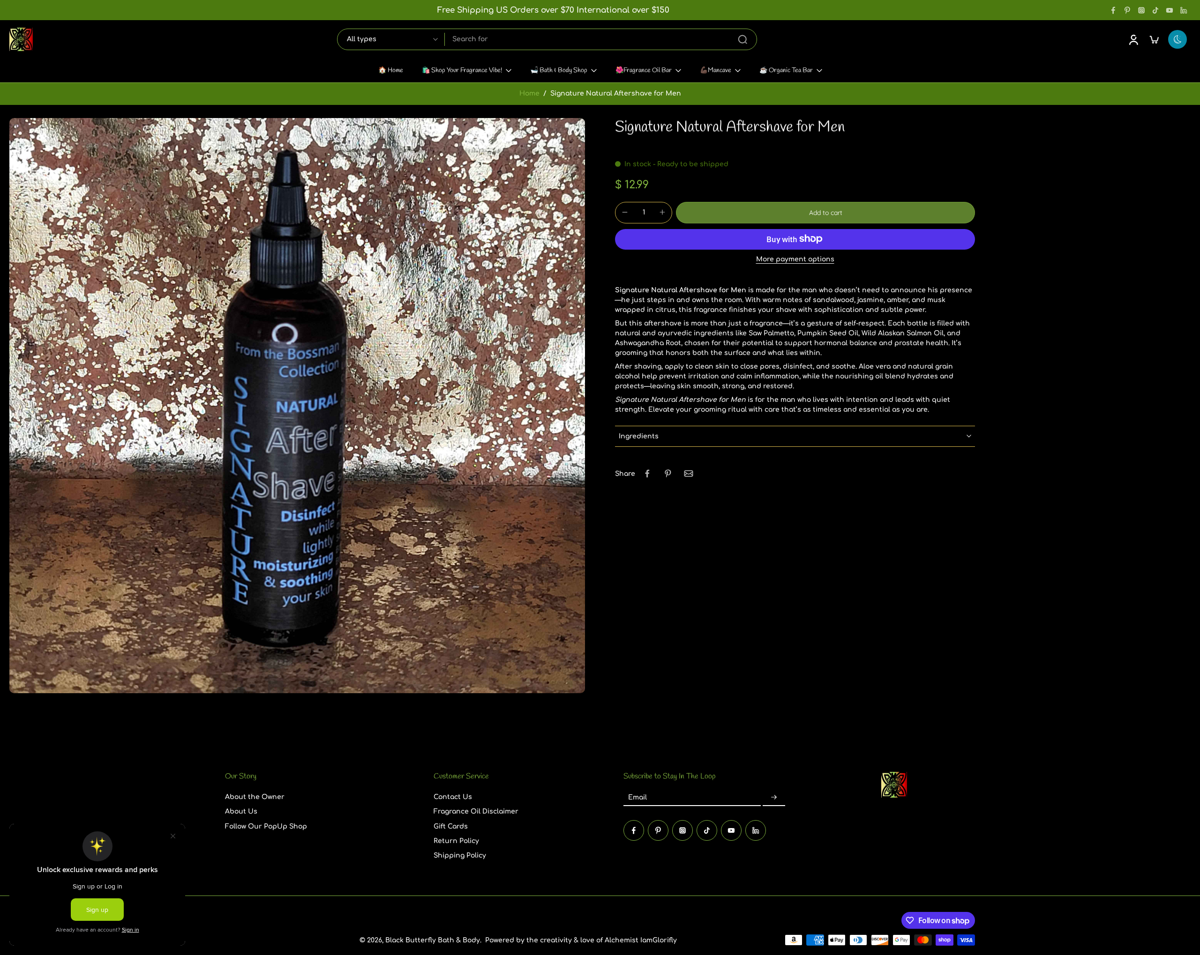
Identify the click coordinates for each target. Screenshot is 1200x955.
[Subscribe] (774, 797)
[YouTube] (1169, 10)
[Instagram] (1141, 10)
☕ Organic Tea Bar (786, 70)
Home (529, 93)
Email (637, 797)
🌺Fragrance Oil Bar (643, 70)
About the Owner (255, 796)
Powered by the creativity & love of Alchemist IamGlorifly (581, 939)
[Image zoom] (297, 405)
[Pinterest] (1127, 10)
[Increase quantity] (662, 212)
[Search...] (742, 39)
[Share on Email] (688, 473)
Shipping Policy (460, 855)
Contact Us (453, 796)
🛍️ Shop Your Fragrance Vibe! (462, 70)
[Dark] (1177, 39)
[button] (825, 212)
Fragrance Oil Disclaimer (476, 811)
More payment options (795, 259)
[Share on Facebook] (647, 473)
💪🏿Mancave (715, 70)
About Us (241, 811)
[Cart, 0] (1154, 39)
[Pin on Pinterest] (668, 473)
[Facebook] (1113, 10)
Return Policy (456, 840)
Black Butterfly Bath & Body (432, 939)
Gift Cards (451, 825)
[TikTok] (1155, 10)
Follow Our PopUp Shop (266, 825)
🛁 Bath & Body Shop (558, 70)
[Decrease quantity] (624, 212)
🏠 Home (390, 70)
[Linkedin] (1184, 10)
